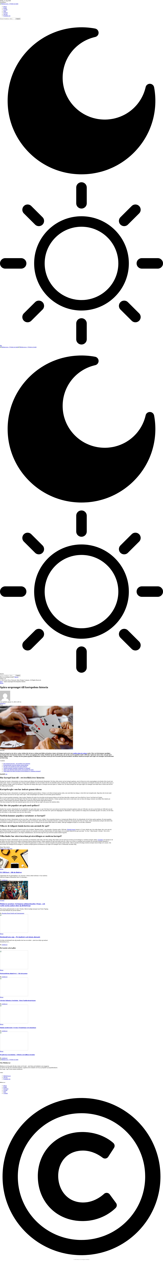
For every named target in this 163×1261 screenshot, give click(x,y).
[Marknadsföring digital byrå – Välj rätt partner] (14, 968)
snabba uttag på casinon (80, 753)
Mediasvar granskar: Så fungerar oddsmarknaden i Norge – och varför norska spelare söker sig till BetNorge (22, 905)
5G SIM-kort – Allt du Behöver (11, 872)
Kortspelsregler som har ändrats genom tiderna (15, 765)
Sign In (16, 677)
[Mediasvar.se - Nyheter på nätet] (18, 347)
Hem (1, 681)
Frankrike (100, 839)
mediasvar (2, 703)
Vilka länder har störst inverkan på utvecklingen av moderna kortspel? (22, 771)
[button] (3, 2)
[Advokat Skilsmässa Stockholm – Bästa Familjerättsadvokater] (14, 995)
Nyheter (2, 900)
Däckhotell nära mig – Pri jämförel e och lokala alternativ (20, 937)
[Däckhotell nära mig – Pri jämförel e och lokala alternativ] (14, 932)
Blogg (1, 683)
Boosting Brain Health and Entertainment (13, 913)
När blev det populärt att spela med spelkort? (15, 766)
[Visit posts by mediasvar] (5, 700)
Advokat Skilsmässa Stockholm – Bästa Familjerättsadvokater (18, 1000)
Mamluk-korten (71, 829)
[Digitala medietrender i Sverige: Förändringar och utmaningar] (14, 1023)
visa (6, 774)
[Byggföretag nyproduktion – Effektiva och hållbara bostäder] (14, 1050)
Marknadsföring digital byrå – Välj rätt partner (14, 973)
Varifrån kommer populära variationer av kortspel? (16, 768)
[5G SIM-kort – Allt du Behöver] (14, 867)
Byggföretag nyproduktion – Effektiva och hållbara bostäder (17, 1054)
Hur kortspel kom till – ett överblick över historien (16, 763)
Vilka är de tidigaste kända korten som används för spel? (18, 769)
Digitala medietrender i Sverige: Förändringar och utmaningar (18, 1027)
